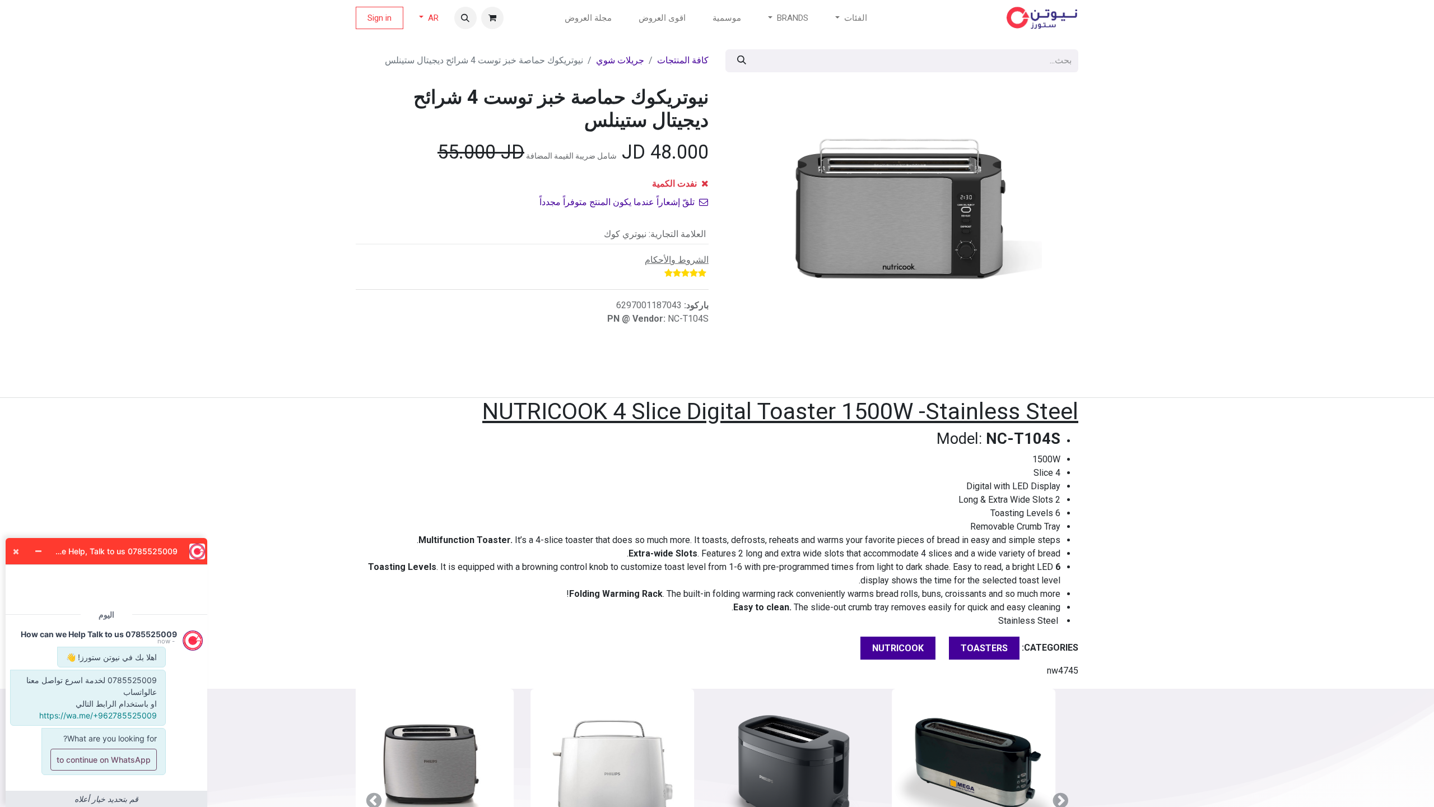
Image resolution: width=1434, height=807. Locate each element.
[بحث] (741, 60)
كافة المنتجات (683, 60)
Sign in (379, 18)
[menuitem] (727, 18)
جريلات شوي (620, 60)
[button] (465, 18)
